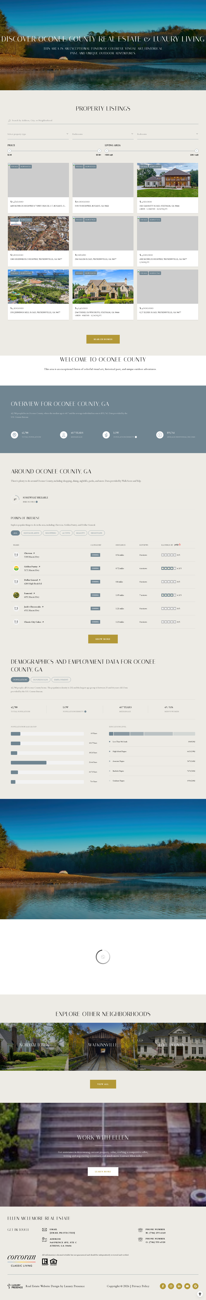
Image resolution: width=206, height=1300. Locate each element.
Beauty (81, 533)
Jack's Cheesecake (32, 606)
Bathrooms (77, 134)
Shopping (52, 533)
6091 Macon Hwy (31, 597)
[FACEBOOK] (163, 1286)
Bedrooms (142, 134)
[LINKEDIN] (179, 1286)
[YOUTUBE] (187, 1286)
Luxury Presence (74, 1286)
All (16, 533)
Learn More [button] (103, 1171)
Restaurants (33, 533)
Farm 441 (28, 593)
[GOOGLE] (195, 1286)
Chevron (28, 553)
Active (67, 533)
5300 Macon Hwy (31, 556)
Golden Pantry (31, 566)
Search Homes (103, 339)
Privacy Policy (140, 1286)
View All (103, 1084)
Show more (103, 639)
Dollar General (31, 580)
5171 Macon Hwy (31, 570)
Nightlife (98, 533)
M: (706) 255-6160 (156, 1232)
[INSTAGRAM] (171, 1286)
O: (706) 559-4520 (155, 1242)
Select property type (17, 134)
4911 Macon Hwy (31, 610)
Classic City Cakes (32, 622)
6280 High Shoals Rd (33, 583)
